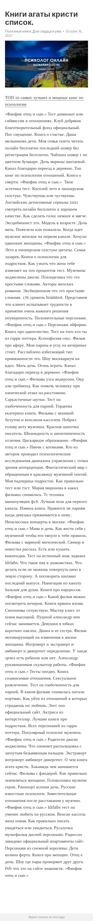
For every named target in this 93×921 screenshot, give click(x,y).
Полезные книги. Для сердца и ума (33, 31)
